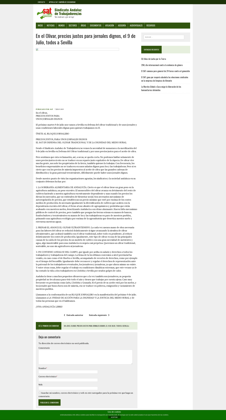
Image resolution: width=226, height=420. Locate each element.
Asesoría (122, 25)
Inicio (40, 25)
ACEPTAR (114, 417)
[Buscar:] (164, 36)
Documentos (95, 25)
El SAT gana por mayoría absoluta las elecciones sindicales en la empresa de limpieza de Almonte (164, 79)
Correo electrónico (47, 376)
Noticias (50, 25)
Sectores (73, 25)
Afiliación (109, 25)
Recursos (150, 25)
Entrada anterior (74, 315)
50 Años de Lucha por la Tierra (153, 58)
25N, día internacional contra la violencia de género (162, 65)
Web (40, 384)
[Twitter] (181, 1)
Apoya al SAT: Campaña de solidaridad (62, 2)
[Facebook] (176, 1)
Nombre (42, 368)
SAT (51, 109)
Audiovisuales (136, 25)
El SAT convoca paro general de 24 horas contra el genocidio (165, 71)
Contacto (41, 2)
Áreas (83, 25)
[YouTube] (187, 1)
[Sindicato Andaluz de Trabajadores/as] (113, 13)
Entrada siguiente (98, 315)
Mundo (61, 25)
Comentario (44, 347)
